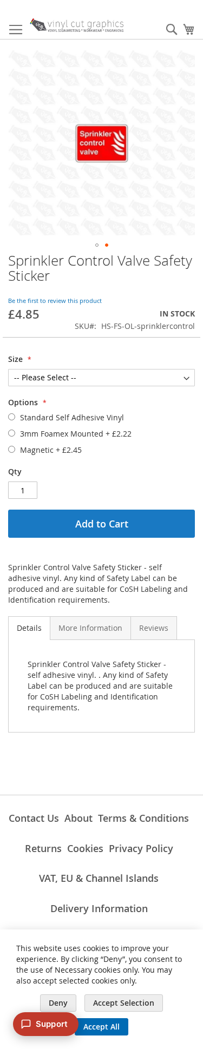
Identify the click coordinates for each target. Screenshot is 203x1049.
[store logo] (76, 25)
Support (52, 1024)
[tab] (29, 628)
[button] (97, 245)
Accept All (101, 1026)
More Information (90, 628)
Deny (58, 1003)
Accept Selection (123, 1003)
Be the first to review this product (55, 300)
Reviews (153, 628)
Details (29, 628)
